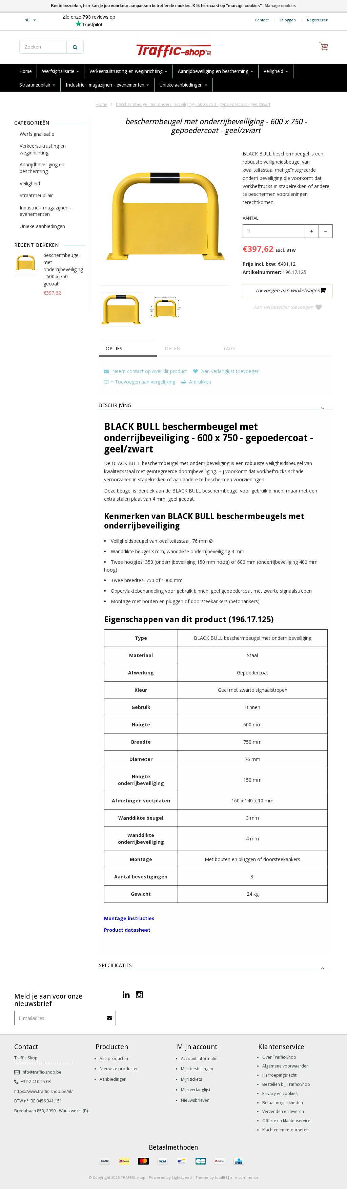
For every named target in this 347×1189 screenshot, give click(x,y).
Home (25, 71)
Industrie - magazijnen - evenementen (106, 85)
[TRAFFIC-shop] (173, 47)
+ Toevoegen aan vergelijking (142, 381)
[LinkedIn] (126, 994)
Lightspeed (182, 1177)
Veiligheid (274, 71)
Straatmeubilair (35, 85)
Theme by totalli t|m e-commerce (227, 1177)
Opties (114, 348)
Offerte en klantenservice (286, 1120)
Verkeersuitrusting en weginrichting (126, 71)
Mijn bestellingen (197, 1069)
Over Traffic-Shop (279, 1057)
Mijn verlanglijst (195, 1090)
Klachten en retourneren (285, 1130)
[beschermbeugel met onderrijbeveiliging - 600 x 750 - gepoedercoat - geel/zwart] (121, 309)
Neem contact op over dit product (149, 371)
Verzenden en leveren (283, 1111)
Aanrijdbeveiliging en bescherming (214, 71)
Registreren (317, 19)
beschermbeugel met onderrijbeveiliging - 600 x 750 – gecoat (63, 269)
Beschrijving (115, 405)
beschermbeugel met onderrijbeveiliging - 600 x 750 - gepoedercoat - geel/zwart (193, 104)
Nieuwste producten (119, 1069)
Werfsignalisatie (59, 71)
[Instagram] (139, 994)
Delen (172, 348)
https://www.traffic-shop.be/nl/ (43, 1091)
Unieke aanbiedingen (182, 85)
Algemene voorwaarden (285, 1066)
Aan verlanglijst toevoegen (283, 307)
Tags (229, 348)
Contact (262, 19)
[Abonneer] (110, 1015)
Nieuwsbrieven (195, 1100)
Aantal (250, 218)
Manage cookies (280, 5)
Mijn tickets (191, 1079)
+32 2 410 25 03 (36, 1081)
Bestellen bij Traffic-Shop (286, 1084)
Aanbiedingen (113, 1079)
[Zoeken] (75, 47)
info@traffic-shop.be (41, 1072)
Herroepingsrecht (279, 1075)
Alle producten (114, 1058)
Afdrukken (199, 381)
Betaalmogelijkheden (282, 1103)
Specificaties (115, 965)
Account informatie (199, 1058)
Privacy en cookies (280, 1093)
